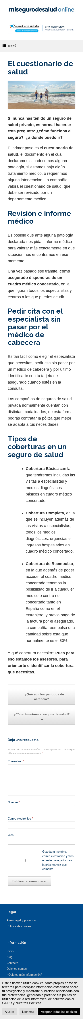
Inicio (10, 951)
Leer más (28, 1011)
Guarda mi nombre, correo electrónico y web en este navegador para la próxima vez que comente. (57, 860)
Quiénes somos (17, 968)
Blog (9, 957)
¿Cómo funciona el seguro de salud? (42, 717)
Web (11, 835)
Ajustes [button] (10, 1011)
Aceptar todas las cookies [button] (59, 1011)
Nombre (14, 802)
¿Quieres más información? (24, 974)
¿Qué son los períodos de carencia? (41, 697)
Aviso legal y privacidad (22, 920)
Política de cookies (19, 926)
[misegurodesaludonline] (41, 9)
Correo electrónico (20, 818)
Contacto (12, 963)
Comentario (16, 761)
